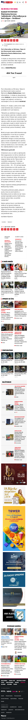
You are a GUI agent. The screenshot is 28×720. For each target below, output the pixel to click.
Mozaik (17, 682)
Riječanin (10, 222)
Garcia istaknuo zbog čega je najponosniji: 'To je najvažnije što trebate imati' (7, 292)
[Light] (15, 2)
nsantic (20, 652)
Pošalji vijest (20, 698)
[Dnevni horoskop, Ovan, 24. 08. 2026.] (7, 369)
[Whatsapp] (11, 40)
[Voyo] (9, 691)
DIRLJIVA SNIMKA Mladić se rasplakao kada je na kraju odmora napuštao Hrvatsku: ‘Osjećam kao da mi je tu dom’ (21, 339)
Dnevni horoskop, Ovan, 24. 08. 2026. (7, 374)
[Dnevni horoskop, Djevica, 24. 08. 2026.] (21, 355)
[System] (17, 2)
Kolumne (9, 684)
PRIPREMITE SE (18, 239)
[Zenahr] (15, 691)
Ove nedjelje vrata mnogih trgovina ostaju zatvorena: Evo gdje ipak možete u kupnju (20, 421)
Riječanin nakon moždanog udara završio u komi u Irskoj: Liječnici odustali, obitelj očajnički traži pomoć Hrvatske (7, 669)
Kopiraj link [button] (17, 40)
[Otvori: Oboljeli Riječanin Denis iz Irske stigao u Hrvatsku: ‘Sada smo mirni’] (7, 631)
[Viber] (8, 40)
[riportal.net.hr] (3, 715)
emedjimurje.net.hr (4, 707)
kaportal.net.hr (4, 709)
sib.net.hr (20, 707)
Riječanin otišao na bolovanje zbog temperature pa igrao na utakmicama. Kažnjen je (20, 669)
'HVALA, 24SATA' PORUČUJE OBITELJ (5, 637)
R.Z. (3, 21)
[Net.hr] (3, 691)
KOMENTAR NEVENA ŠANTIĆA (5, 310)
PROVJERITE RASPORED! (20, 417)
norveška (4, 222)
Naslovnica (4, 680)
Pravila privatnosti (17, 695)
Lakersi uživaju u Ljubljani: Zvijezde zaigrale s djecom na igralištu (20, 292)
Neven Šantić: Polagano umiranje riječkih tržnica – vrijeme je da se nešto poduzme (7, 316)
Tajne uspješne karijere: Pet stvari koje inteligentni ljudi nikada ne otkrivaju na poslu (21, 275)
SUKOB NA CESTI (18, 431)
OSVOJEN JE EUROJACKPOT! (8, 241)
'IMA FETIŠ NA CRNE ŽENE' (7, 332)
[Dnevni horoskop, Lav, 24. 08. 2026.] (7, 355)
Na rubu (3, 684)
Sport (2, 682)
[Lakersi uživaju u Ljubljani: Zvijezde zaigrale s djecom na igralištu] (21, 285)
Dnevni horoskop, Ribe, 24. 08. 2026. (20, 374)
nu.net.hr (2, 712)
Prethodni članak (2, 247)
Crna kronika (18, 443)
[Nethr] (22, 691)
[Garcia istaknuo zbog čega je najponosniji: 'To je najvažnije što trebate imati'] (7, 285)
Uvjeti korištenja (13, 698)
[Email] (14, 40)
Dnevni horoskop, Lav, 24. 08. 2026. (6, 361)
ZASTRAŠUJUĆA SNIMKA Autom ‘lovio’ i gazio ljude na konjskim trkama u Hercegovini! (21, 313)
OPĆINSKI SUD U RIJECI (20, 664)
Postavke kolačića (9, 695)
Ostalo (3, 342)
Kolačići (2, 695)
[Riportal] (5, 2)
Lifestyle (23, 682)
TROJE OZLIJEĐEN (19, 309)
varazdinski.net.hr (13, 707)
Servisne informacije (5, 698)
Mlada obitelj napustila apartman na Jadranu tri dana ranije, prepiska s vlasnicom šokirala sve (7, 337)
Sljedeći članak (25, 247)
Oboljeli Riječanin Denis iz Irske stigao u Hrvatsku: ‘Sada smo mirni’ (7, 642)
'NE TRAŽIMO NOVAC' (6, 664)
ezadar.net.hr (10, 709)
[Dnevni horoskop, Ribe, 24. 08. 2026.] (21, 369)
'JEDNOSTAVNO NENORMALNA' (18, 333)
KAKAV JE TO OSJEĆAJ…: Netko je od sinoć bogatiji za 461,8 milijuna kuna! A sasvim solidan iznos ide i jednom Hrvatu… (8, 250)
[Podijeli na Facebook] (2, 40)
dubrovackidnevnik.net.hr (19, 709)
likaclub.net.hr (8, 712)
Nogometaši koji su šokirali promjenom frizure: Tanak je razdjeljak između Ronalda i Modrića (6, 275)
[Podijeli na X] (5, 40)
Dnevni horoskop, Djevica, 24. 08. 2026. (20, 361)
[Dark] (20, 2)
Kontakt (2, 701)
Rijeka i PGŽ (4, 647)
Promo (15, 684)
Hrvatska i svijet (19, 318)
